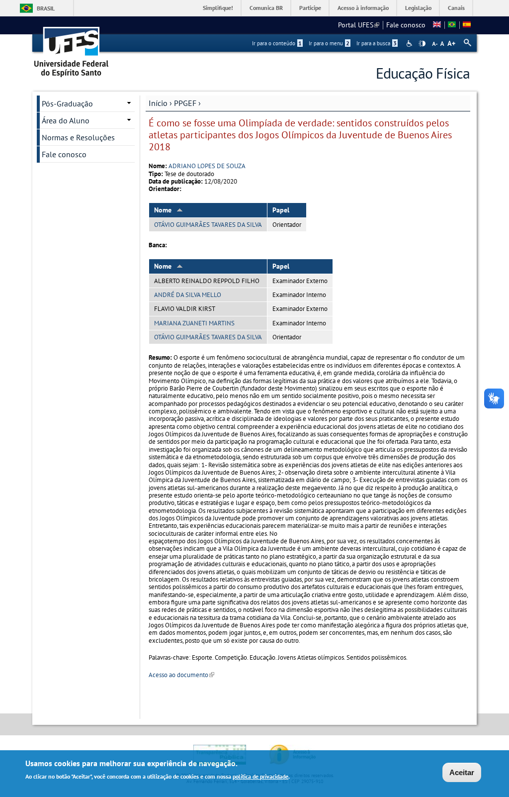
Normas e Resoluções (78, 137)
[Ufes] (71, 48)
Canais (456, 7)
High (422, 43)
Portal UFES (358, 24)
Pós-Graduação (67, 103)
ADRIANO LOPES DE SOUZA (207, 166)
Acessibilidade (410, 43)
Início (158, 103)
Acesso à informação (363, 7)
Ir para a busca (376, 43)
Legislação (418, 7)
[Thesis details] (437, 24)
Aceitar (461, 772)
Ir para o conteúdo (277, 43)
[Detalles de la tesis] (467, 24)
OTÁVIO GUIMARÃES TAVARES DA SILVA (208, 224)
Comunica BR (266, 7)
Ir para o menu (329, 43)
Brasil (46, 8)
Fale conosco (405, 24)
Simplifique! (218, 7)
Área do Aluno (65, 120)
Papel (280, 209)
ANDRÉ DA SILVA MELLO (187, 295)
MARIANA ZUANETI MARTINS (194, 323)
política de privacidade (260, 776)
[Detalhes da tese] (452, 24)
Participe (310, 7)
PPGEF (185, 103)
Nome (162, 209)
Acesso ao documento (181, 675)
